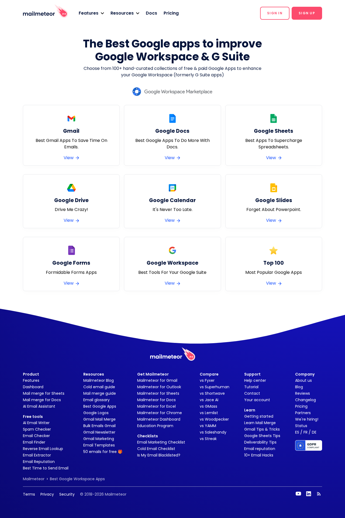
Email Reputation (39, 461)
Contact (252, 393)
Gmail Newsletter (99, 432)
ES (297, 432)
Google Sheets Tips (262, 435)
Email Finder (34, 442)
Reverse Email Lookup (43, 448)
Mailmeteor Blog (98, 380)
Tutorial (251, 387)
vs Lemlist (209, 412)
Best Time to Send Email (45, 468)
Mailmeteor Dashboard (158, 419)
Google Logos (96, 412)
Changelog (305, 400)
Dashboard (33, 387)
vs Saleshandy (213, 432)
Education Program (155, 425)
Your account (257, 400)
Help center (255, 380)
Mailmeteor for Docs (156, 400)
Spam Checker (37, 429)
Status (301, 425)
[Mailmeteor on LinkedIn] (308, 493)
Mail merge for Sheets (43, 393)
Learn (249, 410)
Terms (29, 494)
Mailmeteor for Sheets (158, 393)
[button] (91, 13)
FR (305, 432)
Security (67, 494)
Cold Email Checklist (156, 448)
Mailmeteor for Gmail (157, 380)
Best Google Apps (99, 406)
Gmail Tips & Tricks (262, 429)
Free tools (33, 416)
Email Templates (99, 445)
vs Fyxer (207, 380)
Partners (303, 412)
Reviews (302, 393)
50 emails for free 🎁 (102, 451)
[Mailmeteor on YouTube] (298, 493)
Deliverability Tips (260, 442)
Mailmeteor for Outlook (159, 387)
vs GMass (208, 406)
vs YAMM (208, 425)
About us (303, 380)
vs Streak (208, 438)
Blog (299, 387)
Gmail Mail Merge (99, 419)
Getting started (258, 416)
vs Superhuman (214, 387)
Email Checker (36, 435)
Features (31, 380)
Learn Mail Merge (260, 422)
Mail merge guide (99, 393)
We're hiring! (306, 419)
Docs (151, 13)
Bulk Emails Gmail (99, 425)
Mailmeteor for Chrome (159, 412)
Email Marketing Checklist (161, 442)
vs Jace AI (209, 400)
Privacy (47, 494)
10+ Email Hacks (258, 455)
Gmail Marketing (98, 438)
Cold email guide (99, 387)
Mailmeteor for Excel (156, 406)
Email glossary (96, 400)
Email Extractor (37, 455)
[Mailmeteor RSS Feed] (319, 493)
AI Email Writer (36, 422)
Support (252, 374)
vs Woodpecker (214, 419)
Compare (209, 374)
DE (314, 432)
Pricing (171, 13)
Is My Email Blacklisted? (158, 455)
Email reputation (259, 448)
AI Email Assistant (39, 406)
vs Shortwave (212, 393)
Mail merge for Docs (42, 400)
